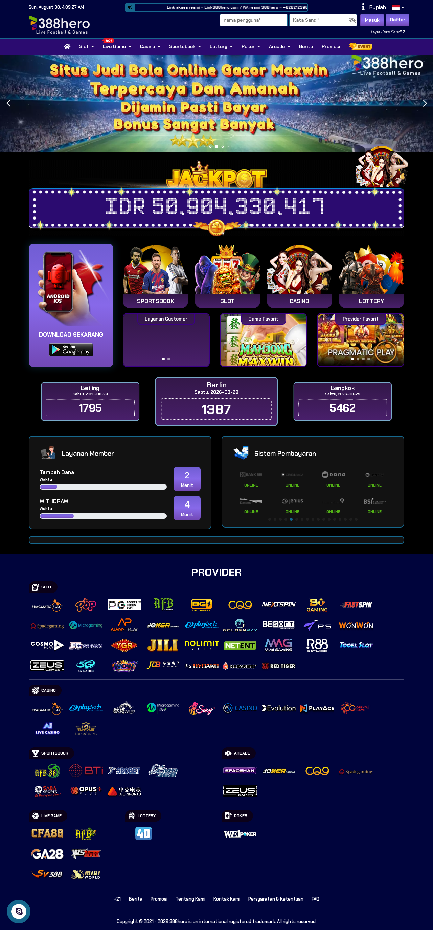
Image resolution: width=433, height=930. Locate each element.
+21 (117, 899)
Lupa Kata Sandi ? (387, 32)
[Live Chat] (386, 165)
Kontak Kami (226, 899)
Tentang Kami (190, 899)
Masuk (372, 20)
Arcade (277, 46)
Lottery (218, 46)
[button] (424, 103)
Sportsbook (182, 46)
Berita (306, 46)
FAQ (315, 899)
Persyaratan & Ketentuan (275, 899)
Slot (84, 46)
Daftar (397, 20)
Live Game (114, 46)
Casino (147, 46)
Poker (248, 46)
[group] (360, 340)
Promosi (331, 46)
